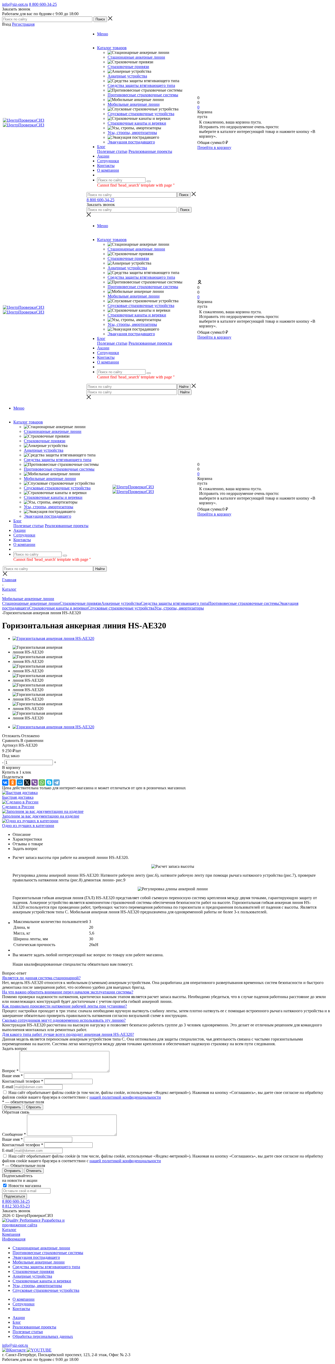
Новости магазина (24, 1185)
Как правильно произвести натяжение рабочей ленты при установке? (64, 1006)
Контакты (21, 1308)
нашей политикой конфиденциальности (125, 1097)
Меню (102, 34)
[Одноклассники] (12, 782)
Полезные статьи (112, 151)
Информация (13, 1239)
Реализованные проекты (150, 151)
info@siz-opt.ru (15, 4)
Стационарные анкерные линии (136, 57)
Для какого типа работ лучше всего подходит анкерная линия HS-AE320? (68, 1034)
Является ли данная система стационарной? (41, 978)
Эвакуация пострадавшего (131, 142)
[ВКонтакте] (5, 782)
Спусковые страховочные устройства (141, 113)
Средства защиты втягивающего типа (141, 85)
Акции (19, 1317)
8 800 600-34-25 (43, 4)
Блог (17, 1322)
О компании (24, 1299)
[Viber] (34, 782)
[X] (27, 782)
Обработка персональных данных (43, 1336)
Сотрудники (24, 1304)
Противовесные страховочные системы (143, 95)
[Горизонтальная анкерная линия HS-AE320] (53, 638)
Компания (11, 1234)
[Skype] (49, 782)
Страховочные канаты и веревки (137, 123)
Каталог (9, 1229)
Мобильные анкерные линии (134, 104)
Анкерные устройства (127, 76)
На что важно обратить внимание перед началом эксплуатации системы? (67, 992)
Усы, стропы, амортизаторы (132, 132)
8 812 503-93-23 (16, 1206)
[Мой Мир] (20, 782)
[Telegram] (56, 782)
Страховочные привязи (128, 66)
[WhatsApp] (42, 782)
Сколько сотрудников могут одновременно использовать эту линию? (64, 1020)
